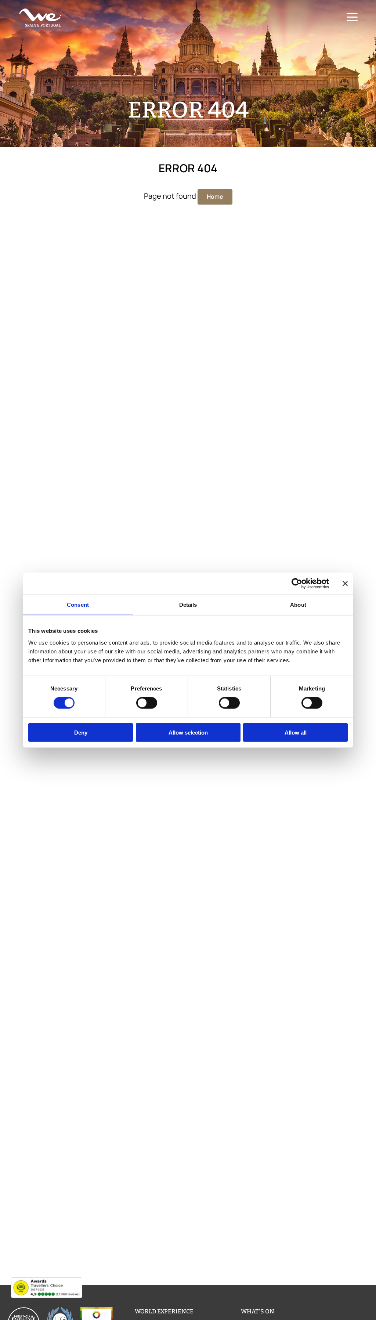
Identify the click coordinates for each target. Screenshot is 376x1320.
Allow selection (188, 732)
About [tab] (298, 605)
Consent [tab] (78, 605)
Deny (80, 732)
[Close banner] (345, 583)
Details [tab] (188, 605)
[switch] (146, 703)
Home (215, 196)
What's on (257, 1311)
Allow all (296, 732)
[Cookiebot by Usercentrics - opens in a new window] (297, 583)
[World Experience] (40, 17)
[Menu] (352, 17)
